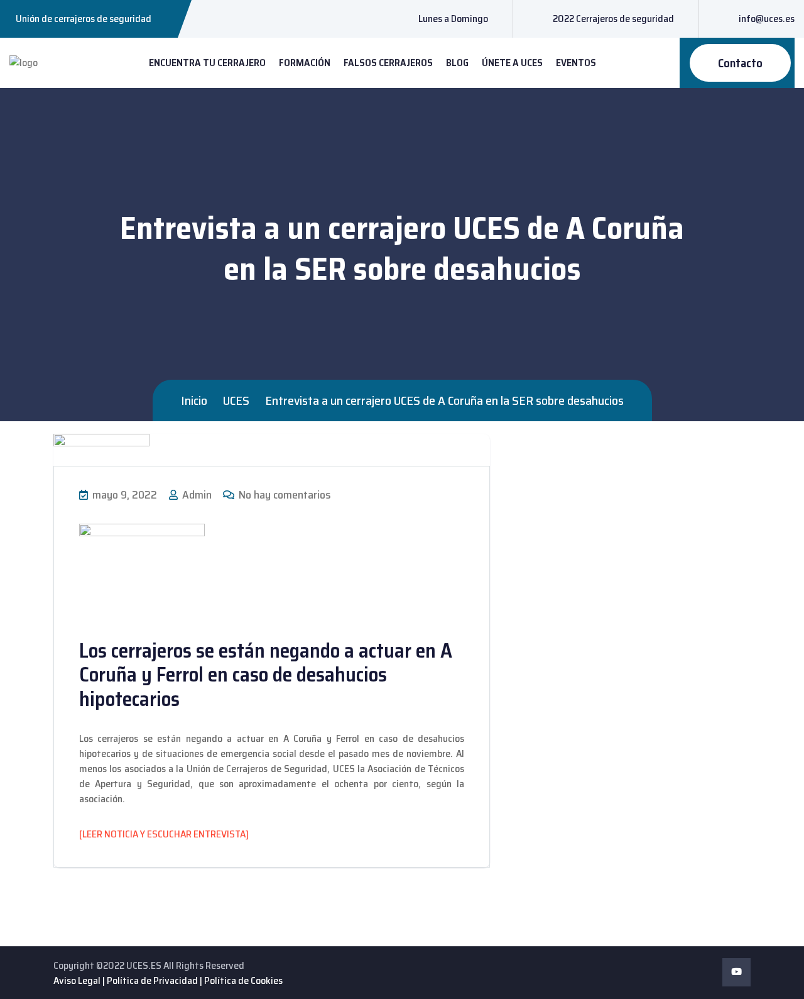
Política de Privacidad (152, 980)
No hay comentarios (283, 495)
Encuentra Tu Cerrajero (207, 62)
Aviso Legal (76, 980)
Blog (457, 62)
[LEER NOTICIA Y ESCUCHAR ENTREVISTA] (164, 834)
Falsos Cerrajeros (388, 62)
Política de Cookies (243, 980)
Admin (196, 495)
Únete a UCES (512, 62)
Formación (304, 62)
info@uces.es (767, 18)
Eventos (576, 62)
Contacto (740, 62)
